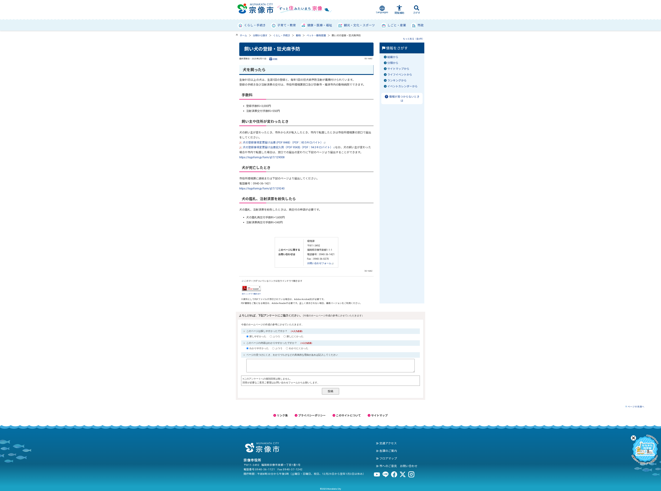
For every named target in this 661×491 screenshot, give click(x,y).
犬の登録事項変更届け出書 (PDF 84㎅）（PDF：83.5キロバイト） (283, 142)
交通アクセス (388, 443)
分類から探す (260, 35)
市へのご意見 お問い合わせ (398, 466)
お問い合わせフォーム (319, 263)
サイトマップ (379, 415)
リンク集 (282, 415)
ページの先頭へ (636, 406)
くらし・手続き (281, 35)
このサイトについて (348, 415)
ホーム (243, 35)
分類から (392, 63)
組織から (392, 57)
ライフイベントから (399, 74)
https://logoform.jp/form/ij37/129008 (262, 157)
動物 (298, 35)
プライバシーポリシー (311, 415)
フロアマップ (388, 458)
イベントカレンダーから (402, 86)
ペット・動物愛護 (316, 35)
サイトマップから (398, 68)
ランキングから (397, 80)
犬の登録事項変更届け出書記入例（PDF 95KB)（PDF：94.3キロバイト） (287, 147)
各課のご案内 (388, 451)
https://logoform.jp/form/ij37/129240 (262, 188)
